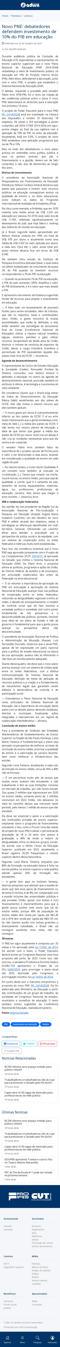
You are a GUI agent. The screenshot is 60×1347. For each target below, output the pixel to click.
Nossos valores (39, 1280)
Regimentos (38, 1229)
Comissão (37, 1304)
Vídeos (35, 1273)
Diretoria (8, 1229)
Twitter (30, 1043)
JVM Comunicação (28, 1327)
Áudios (35, 1277)
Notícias (16, 15)
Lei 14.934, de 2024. (42, 977)
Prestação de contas (42, 1242)
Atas (34, 1232)
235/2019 (37, 556)
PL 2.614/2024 (11, 114)
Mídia (34, 1301)
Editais (35, 1239)
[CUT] (41, 1196)
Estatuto (36, 1226)
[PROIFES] (19, 1196)
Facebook (12, 1043)
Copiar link (12, 1051)
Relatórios (37, 1236)
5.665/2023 (14, 969)
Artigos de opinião (41, 1270)
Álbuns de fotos (40, 1267)
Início (5, 15)
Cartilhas (36, 1283)
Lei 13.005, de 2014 (46, 947)
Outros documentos (42, 1246)
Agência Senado (19, 1012)
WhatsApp (48, 1043)
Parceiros (8, 1301)
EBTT (7, 1263)
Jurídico (7, 1307)
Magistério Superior (14, 1267)
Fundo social (10, 1304)
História (8, 1226)
